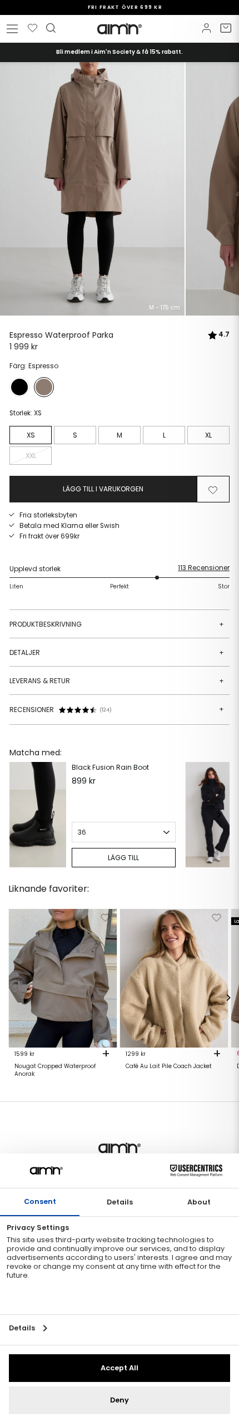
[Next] (218, 815)
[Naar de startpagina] (119, 29)
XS (31, 435)
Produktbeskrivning (116, 624)
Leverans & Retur (116, 680)
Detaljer (116, 652)
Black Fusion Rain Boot (110, 767)
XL (208, 435)
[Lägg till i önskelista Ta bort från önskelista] (213, 489)
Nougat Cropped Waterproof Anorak (55, 1070)
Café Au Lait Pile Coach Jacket (169, 1066)
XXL (31, 455)
